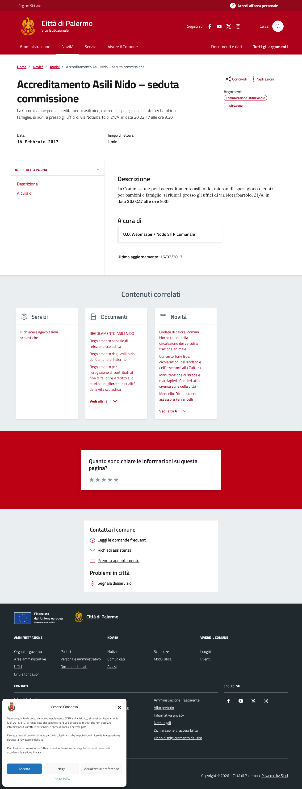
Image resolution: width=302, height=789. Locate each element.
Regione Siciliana (29, 5)
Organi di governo (28, 651)
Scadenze (161, 651)
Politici (66, 651)
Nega (62, 769)
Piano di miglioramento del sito (178, 738)
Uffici (18, 666)
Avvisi (112, 666)
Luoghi (205, 651)
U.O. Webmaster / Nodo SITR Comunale (159, 234)
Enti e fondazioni (27, 674)
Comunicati (116, 659)
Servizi (90, 46)
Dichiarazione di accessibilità (176, 730)
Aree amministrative (30, 659)
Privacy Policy (62, 778)
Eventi (205, 659)
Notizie (112, 651)
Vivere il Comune (123, 46)
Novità (67, 46)
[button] (119, 707)
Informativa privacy (169, 715)
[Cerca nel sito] (278, 26)
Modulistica (163, 659)
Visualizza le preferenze (101, 769)
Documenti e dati (226, 46)
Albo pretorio (164, 707)
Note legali (162, 723)
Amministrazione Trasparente (177, 700)
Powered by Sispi (274, 775)
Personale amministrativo (81, 659)
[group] (47, 366)
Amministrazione (35, 46)
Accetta (24, 769)
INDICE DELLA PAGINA (31, 169)
